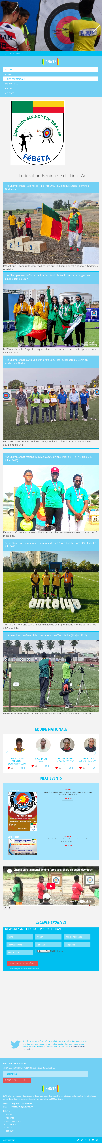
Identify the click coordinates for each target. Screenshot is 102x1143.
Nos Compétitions (16, 79)
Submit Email (11, 1080)
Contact (9, 93)
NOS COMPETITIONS (14, 1121)
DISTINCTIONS (11, 1124)
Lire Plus (68, 799)
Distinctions (11, 83)
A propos (9, 74)
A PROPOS (10, 1118)
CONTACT (9, 1131)
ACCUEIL (9, 1115)
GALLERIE (9, 1127)
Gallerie (9, 88)
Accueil (9, 69)
